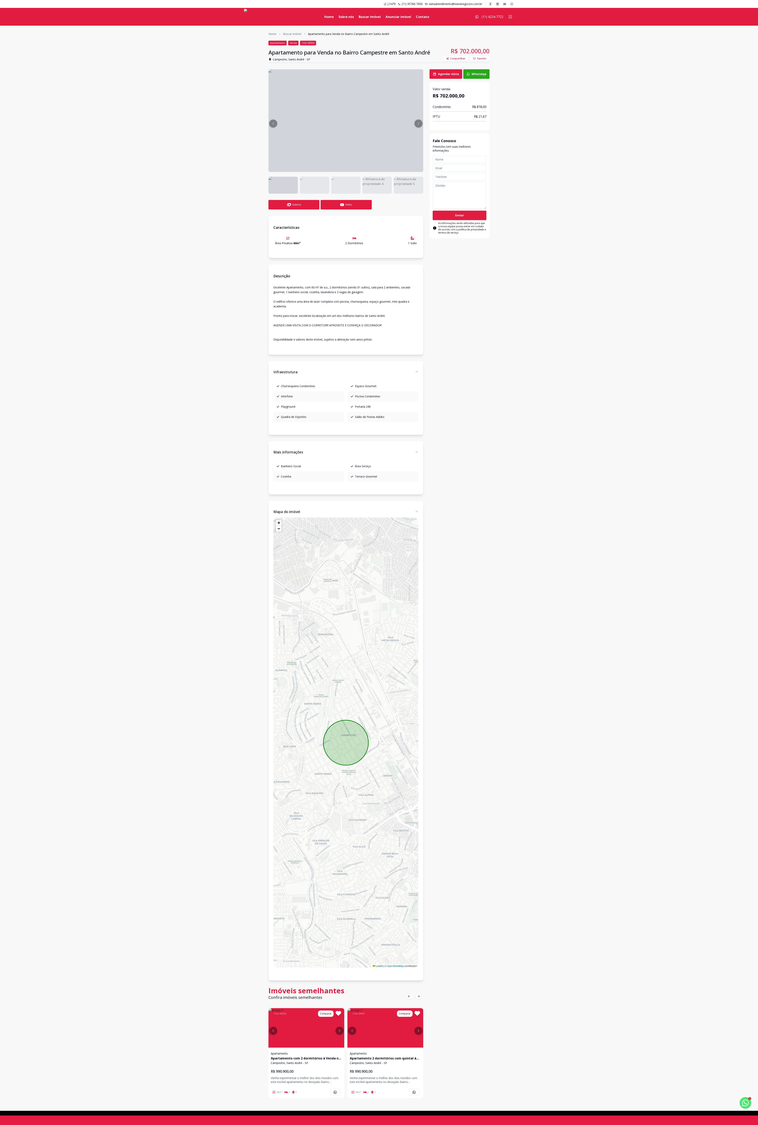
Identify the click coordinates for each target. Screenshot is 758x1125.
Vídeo (348, 204)
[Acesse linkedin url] (497, 4)
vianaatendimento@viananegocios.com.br (455, 4)
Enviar (459, 215)
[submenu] (510, 16)
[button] (273, 124)
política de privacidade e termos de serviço (462, 231)
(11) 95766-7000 (412, 4)
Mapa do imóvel (286, 511)
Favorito (481, 58)
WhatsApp (479, 74)
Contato (422, 17)
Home (329, 17)
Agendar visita (448, 74)
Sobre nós (346, 17)
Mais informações (288, 452)
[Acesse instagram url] (511, 4)
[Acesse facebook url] (490, 4)
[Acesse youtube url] (504, 4)
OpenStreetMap (395, 965)
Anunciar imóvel (398, 17)
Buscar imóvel (370, 17)
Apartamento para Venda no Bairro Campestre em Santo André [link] (348, 34)
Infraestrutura (285, 372)
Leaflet (379, 965)
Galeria (296, 204)
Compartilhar (457, 58)
